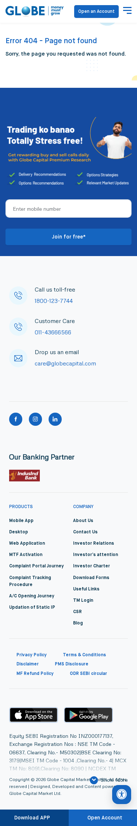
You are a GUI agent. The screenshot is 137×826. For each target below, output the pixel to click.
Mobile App (21, 521)
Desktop (18, 532)
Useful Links (86, 589)
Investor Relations (93, 543)
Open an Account (96, 12)
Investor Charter (91, 566)
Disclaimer (27, 664)
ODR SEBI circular (88, 674)
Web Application (27, 543)
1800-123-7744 (54, 300)
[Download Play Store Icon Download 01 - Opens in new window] (88, 715)
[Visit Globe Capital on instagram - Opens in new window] (35, 419)
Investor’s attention (95, 555)
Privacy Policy (31, 655)
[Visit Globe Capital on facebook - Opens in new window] (15, 419)
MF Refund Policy (35, 674)
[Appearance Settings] (121, 794)
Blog (78, 623)
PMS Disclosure (71, 664)
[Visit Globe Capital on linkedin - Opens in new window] (55, 419)
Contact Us (85, 532)
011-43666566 (53, 332)
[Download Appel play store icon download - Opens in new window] (33, 714)
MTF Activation (25, 555)
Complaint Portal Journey (36, 566)
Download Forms (91, 578)
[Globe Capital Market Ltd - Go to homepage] (34, 11)
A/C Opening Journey (31, 596)
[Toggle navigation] (127, 11)
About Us (83, 521)
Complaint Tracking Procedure (30, 581)
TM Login (83, 600)
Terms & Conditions (84, 655)
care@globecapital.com (65, 363)
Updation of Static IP (32, 607)
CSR (77, 612)
